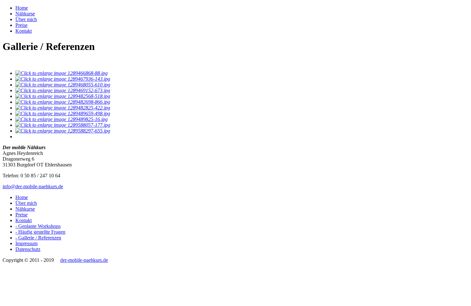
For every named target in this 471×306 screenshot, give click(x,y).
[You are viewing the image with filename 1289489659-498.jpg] (62, 113)
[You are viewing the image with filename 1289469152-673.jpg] (62, 90)
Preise (21, 25)
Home (21, 8)
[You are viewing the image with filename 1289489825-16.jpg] (61, 119)
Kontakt (23, 31)
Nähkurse (25, 13)
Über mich (26, 19)
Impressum (26, 243)
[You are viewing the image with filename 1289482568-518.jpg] (62, 96)
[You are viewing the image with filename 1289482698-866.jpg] (62, 102)
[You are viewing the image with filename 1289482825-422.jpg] (62, 107)
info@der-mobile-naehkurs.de (33, 186)
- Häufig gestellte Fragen (40, 232)
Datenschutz (27, 249)
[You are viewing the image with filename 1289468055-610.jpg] (62, 84)
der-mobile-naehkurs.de (84, 260)
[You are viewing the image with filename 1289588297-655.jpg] (62, 130)
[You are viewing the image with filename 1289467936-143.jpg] (62, 79)
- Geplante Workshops (38, 226)
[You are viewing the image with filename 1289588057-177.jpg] (62, 125)
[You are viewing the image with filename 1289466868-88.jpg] (61, 73)
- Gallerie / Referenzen (38, 237)
